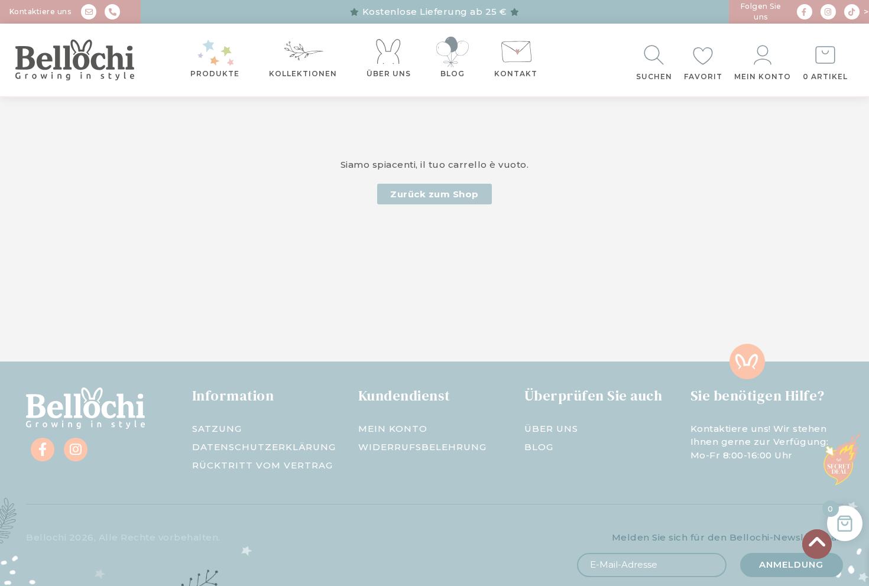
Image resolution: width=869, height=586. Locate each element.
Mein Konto (762, 76)
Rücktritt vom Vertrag (262, 465)
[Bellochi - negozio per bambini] (79, 60)
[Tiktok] (852, 11)
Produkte (214, 73)
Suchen (654, 76)
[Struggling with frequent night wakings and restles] (72, 314)
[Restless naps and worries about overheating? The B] (506, 314)
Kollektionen (303, 73)
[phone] (112, 11)
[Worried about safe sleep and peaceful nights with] (651, 314)
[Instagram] (828, 11)
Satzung (217, 428)
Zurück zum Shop (434, 194)
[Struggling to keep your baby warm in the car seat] (796, 314)
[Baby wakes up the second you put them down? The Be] (362, 314)
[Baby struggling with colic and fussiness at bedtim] (217, 314)
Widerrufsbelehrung (422, 446)
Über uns (389, 73)
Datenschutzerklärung (264, 446)
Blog (452, 73)
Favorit (703, 76)
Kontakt (515, 73)
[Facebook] (804, 11)
